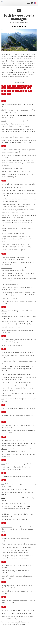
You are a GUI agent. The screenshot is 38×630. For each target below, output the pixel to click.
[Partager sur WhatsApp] (12, 26)
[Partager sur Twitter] (15, 26)
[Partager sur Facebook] (20, 26)
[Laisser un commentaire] (25, 26)
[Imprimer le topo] (22, 26)
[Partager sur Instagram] (17, 26)
